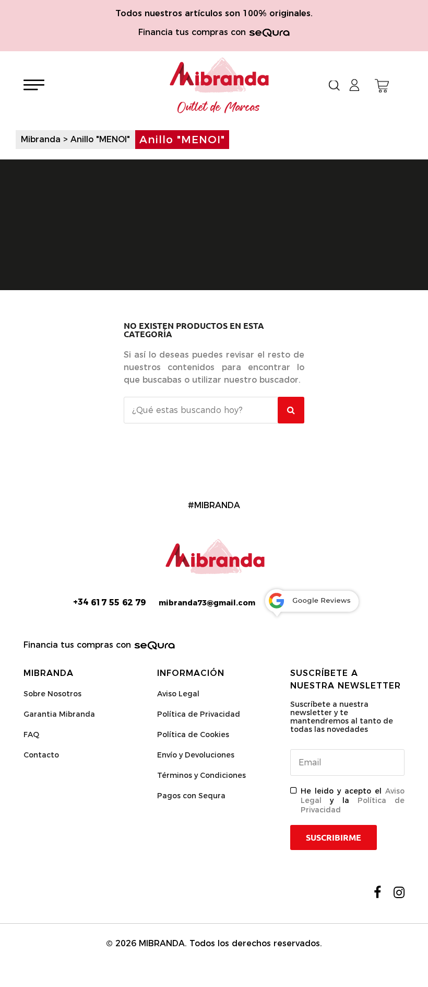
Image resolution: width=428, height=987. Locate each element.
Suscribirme (333, 837)
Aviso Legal (178, 693)
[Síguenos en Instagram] (399, 892)
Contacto (41, 755)
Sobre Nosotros (52, 693)
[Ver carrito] (382, 86)
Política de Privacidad (198, 714)
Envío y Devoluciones (195, 755)
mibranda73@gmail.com (207, 602)
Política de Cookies (193, 734)
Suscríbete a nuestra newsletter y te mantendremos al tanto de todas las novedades (341, 716)
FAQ (31, 734)
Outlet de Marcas (218, 108)
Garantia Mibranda (59, 714)
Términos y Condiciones (201, 775)
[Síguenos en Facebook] (377, 892)
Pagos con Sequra (191, 795)
